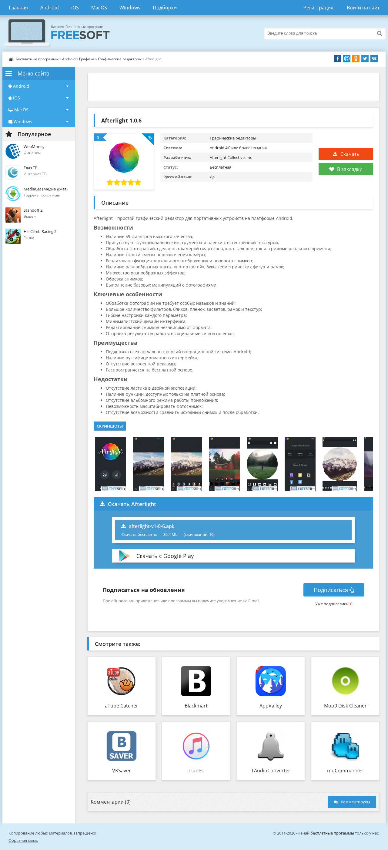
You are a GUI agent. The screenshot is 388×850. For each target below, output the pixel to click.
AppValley (270, 705)
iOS (75, 7)
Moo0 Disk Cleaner (345, 705)
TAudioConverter (270, 770)
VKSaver (121, 770)
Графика (86, 59)
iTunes (196, 770)
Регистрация (318, 7)
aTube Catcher (121, 705)
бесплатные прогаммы (332, 833)
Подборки (165, 7)
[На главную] (63, 33)
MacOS (99, 7)
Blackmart (196, 705)
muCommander (345, 770)
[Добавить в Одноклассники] (356, 58)
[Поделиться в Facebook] (337, 58)
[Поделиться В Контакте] (374, 58)
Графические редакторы (120, 59)
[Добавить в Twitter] (365, 58)
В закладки (350, 169)
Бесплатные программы (37, 59)
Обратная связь (23, 840)
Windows (129, 7)
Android (49, 7)
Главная (18, 7)
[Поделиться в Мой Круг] (346, 58)
